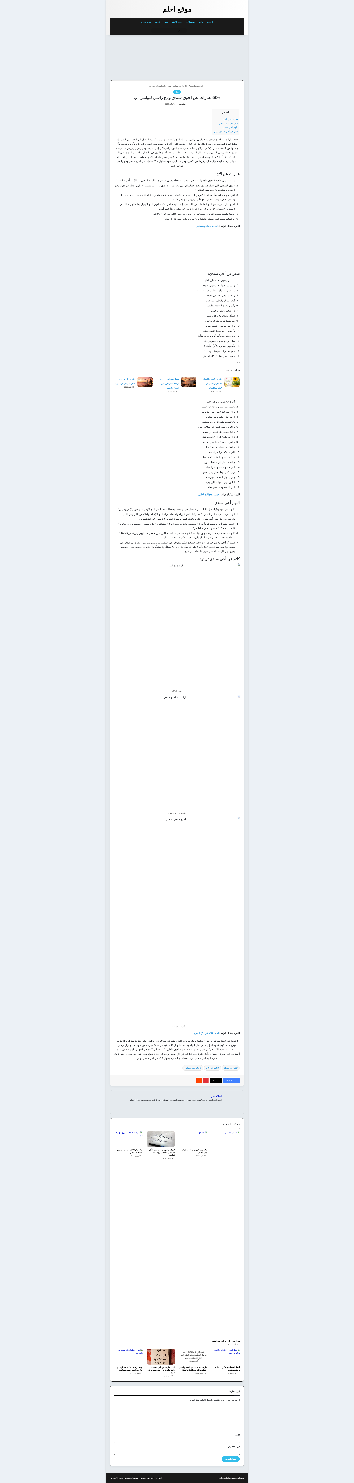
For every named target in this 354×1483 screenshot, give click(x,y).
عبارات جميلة (230, 1068)
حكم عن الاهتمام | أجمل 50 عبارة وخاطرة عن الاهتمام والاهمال (212, 383)
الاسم (237, 1435)
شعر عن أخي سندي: (228, 123)
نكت (201, 22)
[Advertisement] (225, 56)
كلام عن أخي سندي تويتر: (225, 131)
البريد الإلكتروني (234, 1446)
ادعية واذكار (190, 22)
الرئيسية (210, 22)
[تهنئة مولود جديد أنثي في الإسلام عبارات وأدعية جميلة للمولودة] (128, 1357)
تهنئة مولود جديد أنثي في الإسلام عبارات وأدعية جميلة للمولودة (130, 1368)
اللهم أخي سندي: (230, 127)
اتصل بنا (158, 1478)
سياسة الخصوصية (131, 1478)
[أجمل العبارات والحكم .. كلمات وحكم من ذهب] (226, 1357)
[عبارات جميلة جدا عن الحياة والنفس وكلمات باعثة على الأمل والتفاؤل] (193, 1357)
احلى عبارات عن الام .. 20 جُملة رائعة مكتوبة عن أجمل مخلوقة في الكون (161, 1370)
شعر (166, 22)
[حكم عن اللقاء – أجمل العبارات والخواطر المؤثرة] (145, 382)
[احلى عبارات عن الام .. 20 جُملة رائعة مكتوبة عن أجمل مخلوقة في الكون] (161, 1357)
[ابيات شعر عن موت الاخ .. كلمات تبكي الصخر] (193, 1139)
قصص (157, 22)
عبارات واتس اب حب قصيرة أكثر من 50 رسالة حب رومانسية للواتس (162, 1152)
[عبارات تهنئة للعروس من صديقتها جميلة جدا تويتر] (128, 1139)
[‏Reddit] (199, 1080)
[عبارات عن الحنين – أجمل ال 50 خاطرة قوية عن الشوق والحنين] (188, 382)
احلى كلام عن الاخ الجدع (206, 1033)
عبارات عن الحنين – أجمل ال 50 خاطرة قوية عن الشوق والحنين (169, 383)
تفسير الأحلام (177, 22)
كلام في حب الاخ (192, 1068)
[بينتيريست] (206, 1080)
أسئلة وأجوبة (146, 22)
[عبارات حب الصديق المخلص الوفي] (226, 1234)
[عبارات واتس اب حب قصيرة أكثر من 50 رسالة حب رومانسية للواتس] (161, 1139)
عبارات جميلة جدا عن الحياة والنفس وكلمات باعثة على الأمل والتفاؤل (193, 1368)
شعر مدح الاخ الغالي (208, 494)
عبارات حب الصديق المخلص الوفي (226, 1341)
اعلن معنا (150, 1478)
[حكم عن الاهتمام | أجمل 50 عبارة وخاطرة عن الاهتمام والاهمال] (232, 382)
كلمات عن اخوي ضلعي (207, 225)
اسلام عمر (182, 104)
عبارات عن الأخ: (230, 118)
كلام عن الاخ (211, 1068)
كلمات (192, 86)
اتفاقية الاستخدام (117, 1478)
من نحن (143, 1478)
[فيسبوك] (220, 1104)
